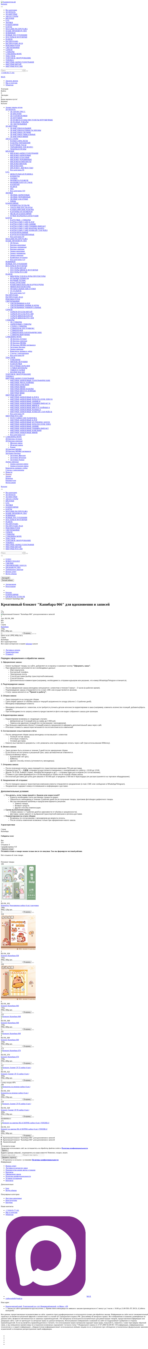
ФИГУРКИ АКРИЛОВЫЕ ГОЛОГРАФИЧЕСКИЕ (30, 380)
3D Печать (14, 243)
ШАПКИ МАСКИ (17, 372)
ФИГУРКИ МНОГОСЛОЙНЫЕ (23, 391)
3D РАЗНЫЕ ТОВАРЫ (19, 122)
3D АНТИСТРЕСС (17, 112)
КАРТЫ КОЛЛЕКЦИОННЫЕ (22, 235)
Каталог (9, 592)
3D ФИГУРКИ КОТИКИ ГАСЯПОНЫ (25, 130)
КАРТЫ (9, 27)
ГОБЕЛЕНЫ (15, 360)
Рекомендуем (11, 480)
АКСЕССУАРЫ (12, 16)
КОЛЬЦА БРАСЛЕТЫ (19, 141)
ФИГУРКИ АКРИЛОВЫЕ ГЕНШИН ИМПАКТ (29, 428)
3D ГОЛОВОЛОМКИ (18, 116)
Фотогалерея (11, 483)
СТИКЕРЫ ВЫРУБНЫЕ (20, 335)
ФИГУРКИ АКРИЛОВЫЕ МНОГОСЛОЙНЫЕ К (30, 408)
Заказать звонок (12, 81)
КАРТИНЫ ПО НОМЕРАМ (21, 212)
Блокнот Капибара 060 (10, 1006)
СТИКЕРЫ (10, 52)
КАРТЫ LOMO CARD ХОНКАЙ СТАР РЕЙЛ (29, 230)
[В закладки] (2, 610)
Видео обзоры (11, 574)
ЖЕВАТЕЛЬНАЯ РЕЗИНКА (21, 174)
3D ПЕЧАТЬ (10, 12)
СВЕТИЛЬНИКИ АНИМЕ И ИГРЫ (24, 305)
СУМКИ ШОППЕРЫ (18, 368)
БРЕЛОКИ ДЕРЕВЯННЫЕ (21, 159)
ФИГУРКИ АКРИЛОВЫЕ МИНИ (24, 433)
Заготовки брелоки (17, 347)
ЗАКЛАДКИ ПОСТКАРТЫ (21, 207)
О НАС (8, 559)
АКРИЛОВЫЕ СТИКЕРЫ (20, 324)
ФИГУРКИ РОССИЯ (14, 66)
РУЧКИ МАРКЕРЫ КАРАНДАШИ (24, 216)
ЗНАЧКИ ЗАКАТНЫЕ (19, 199)
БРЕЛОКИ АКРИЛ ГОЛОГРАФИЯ (24, 153)
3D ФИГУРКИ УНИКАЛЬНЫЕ (22, 134)
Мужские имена (16, 445)
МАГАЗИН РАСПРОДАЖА (17, 29)
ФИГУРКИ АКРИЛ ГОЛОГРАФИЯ (20, 62)
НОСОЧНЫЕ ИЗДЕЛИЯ (20, 366)
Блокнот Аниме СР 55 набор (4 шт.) (15, 1074)
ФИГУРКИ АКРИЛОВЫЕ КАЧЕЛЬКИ (26, 430)
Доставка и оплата (13, 650)
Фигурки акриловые (14, 1198)
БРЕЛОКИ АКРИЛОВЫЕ (20, 155)
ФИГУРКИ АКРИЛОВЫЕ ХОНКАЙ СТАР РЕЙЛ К (31, 412)
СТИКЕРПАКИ (16, 330)
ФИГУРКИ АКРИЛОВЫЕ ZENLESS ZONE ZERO (30, 424)
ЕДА (7, 20)
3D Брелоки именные (18, 341)
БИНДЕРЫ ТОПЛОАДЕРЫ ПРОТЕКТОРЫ (28, 276)
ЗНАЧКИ (9, 23)
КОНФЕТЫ (15, 176)
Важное (9, 474)
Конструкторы (11, 1200)
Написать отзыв (7, 849)
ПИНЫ (13, 201)
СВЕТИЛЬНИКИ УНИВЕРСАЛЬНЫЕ (25, 307)
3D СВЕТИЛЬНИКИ (18, 124)
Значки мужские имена (19, 466)
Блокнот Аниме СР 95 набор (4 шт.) (15, 1110)
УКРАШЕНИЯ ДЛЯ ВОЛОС (21, 147)
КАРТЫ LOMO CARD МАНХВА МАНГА (27, 228)
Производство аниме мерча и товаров (20, 1170)
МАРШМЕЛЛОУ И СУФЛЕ (21, 182)
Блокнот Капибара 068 (10, 1023)
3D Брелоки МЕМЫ (18, 343)
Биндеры (9, 1202)
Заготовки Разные (17, 460)
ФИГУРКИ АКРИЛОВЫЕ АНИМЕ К (25, 401)
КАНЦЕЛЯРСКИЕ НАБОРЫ (22, 210)
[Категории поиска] (2, 6)
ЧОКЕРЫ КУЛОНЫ (18, 149)
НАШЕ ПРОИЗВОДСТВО (16, 31)
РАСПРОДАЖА (12, 41)
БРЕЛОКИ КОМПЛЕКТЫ (20, 162)
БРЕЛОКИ (10, 18)
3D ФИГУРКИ (11, 14)
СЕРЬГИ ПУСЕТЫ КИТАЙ (21, 312)
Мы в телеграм (11, 83)
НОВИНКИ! (11, 33)
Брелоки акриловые (18, 245)
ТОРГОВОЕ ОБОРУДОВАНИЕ (18, 58)
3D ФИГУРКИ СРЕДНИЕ (20, 132)
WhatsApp (9, 85)
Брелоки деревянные (18, 247)
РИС (12, 189)
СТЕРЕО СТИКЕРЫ (18, 326)
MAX (89, 1296)
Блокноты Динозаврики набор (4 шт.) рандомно (20, 905)
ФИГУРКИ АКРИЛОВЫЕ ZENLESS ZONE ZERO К (31, 399)
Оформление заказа (13, 1174)
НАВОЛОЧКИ (16, 364)
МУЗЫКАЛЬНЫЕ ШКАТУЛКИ (23, 289)
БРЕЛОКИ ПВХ (16, 166)
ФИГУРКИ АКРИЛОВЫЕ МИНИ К (24, 405)
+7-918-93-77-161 (7, 73)
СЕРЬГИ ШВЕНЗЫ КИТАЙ (21, 316)
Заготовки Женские (18, 455)
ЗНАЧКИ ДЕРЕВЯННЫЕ (20, 197)
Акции (8, 476)
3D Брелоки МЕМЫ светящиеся (22, 345)
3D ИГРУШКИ (16, 118)
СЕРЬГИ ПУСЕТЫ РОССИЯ (22, 314)
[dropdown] (2, 555)
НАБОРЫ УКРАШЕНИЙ (20, 143)
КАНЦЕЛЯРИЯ (12, 25)
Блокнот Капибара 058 (10, 956)
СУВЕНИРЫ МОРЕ (14, 54)
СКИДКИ (9, 563)
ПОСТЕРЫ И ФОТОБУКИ (16, 37)
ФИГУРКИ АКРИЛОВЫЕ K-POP (23, 420)
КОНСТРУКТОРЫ (17, 282)
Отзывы (9, 654)
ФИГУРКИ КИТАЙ (13, 64)
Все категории (11, 10)
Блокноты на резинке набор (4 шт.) (14, 1093)
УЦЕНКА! (10, 60)
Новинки (9, 478)
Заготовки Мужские (18, 458)
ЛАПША (13, 178)
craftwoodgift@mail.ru (14, 1298)
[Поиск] (27, 553)
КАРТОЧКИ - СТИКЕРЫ (20, 220)
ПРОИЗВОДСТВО (13, 567)
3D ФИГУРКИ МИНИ (19, 137)
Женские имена (16, 443)
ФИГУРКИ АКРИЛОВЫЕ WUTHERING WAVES (30, 422)
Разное (12, 447)
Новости (9, 472)
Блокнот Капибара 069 (10, 1040)
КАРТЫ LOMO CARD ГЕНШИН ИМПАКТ (28, 226)
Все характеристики (9, 642)
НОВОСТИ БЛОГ (13, 561)
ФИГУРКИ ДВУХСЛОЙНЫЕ (22, 383)
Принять (5, 1150)
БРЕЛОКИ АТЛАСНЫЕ (19, 157)
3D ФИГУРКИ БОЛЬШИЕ (20, 128)
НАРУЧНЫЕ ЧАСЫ (18, 145)
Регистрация (10, 586)
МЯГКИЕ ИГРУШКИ (19, 362)
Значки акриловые (17, 251)
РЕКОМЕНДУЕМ (13, 45)
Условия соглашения (14, 1178)
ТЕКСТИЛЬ (10, 56)
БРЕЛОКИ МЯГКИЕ (18, 164)
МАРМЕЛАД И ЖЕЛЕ (19, 180)
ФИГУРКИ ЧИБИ (17, 393)
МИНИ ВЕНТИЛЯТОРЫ (20, 287)
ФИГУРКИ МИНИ (17, 387)
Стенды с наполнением (19, 353)
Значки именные (16, 255)
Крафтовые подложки (19, 257)
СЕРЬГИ (9, 50)
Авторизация (11, 584)
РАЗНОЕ (9, 39)
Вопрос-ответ (11, 572)
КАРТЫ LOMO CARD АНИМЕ (23, 224)
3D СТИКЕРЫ (16, 322)
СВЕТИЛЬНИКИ (13, 48)
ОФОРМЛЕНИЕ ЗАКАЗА (16, 565)
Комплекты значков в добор (21, 351)
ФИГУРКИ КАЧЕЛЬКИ (19, 385)
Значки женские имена (19, 464)
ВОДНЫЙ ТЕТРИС (18, 280)
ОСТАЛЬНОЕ (16, 291)
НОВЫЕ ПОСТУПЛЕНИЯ (16, 35)
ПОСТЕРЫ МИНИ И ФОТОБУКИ (24, 270)
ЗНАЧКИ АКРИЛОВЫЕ (20, 195)
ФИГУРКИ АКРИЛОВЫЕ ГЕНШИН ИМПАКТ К (30, 403)
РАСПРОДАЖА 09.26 (14, 43)
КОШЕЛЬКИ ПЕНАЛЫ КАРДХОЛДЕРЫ (27, 285)
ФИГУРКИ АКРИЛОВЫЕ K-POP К (24, 397)
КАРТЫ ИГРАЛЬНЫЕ (19, 232)
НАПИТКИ (15, 185)
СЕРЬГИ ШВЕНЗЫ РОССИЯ (22, 318)
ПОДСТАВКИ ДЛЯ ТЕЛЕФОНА (23, 418)
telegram (29, 644)
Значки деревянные (18, 253)
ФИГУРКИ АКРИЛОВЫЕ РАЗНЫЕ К (25, 410)
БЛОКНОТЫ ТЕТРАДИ (19, 205)
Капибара (5, 627)
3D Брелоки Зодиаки (18, 339)
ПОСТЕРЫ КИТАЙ (18, 268)
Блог (7, 1188)
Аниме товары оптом (14, 107)
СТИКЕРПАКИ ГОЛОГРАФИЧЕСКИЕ (26, 332)
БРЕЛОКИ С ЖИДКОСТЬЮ (21, 168)
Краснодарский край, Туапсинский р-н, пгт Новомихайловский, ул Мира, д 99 (37, 1306)
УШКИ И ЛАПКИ (17, 370)
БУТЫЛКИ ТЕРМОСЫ (19, 278)
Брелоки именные (17, 249)
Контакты (9, 1172)
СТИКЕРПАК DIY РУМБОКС (22, 328)
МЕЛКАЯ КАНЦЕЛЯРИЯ (20, 214)
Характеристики (12, 652)
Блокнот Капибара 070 (10, 1057)
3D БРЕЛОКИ (16, 114)
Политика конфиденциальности (18, 1176)
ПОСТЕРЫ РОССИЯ (18, 272)
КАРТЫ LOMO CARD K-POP (22, 222)
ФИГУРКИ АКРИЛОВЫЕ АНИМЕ (24, 426)
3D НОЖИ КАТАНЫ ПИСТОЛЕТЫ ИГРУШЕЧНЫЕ (31, 120)
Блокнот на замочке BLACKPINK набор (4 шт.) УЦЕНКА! (24, 1129)
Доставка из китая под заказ (17, 1168)
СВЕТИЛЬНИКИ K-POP (20, 303)
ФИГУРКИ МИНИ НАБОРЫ (22, 389)
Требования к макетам (14, 570)
